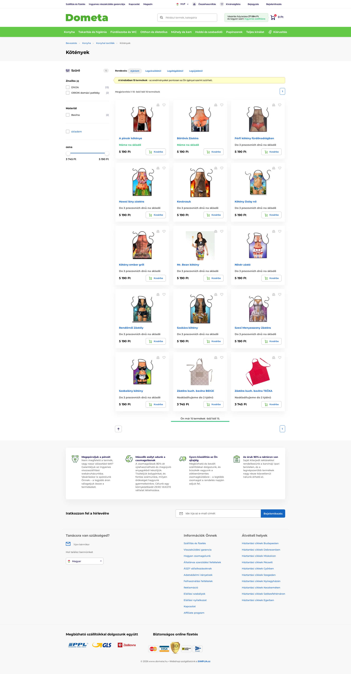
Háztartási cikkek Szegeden (259, 574)
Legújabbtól (196, 71)
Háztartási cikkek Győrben (258, 568)
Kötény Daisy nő (245, 201)
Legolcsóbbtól (153, 71)
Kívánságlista (233, 4)
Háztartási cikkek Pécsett (257, 562)
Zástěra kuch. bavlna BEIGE (195, 391)
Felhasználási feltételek (198, 581)
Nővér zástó (242, 264)
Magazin (147, 4)
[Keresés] (161, 18)
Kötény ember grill (131, 264)
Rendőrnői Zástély (131, 327)
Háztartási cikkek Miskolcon (259, 555)
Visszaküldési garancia (198, 549)
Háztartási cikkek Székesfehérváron (263, 593)
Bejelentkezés (274, 4)
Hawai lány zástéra (131, 201)
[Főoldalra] (87, 17)
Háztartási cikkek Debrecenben (261, 549)
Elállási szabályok (194, 593)
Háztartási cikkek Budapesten (260, 543)
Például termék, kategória (181, 17)
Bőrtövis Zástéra (188, 138)
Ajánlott (134, 71)
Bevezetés (71, 43)
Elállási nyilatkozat (195, 600)
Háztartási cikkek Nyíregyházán (261, 581)
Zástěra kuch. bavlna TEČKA (253, 391)
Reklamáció (191, 587)
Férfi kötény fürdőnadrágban (254, 138)
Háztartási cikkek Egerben (258, 600)
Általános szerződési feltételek (202, 562)
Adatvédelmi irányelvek (198, 574)
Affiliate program (194, 612)
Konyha (86, 43)
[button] (164, 105)
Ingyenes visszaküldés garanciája (107, 4)
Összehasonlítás (207, 4)
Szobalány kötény (131, 391)
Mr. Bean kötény (188, 264)
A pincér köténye (130, 138)
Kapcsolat (134, 4)
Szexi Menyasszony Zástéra (253, 327)
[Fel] (118, 429)
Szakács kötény (187, 327)
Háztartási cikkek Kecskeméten (261, 587)
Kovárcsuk (184, 201)
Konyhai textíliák (105, 43)
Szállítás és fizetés (75, 4)
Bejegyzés (253, 4)
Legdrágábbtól (175, 71)
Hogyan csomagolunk (197, 555)
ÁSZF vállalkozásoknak (198, 568)
